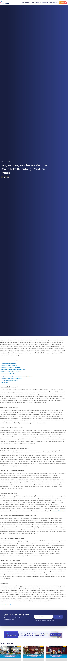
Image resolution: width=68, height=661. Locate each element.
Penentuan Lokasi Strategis (9, 365)
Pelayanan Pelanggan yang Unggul (11, 378)
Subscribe (58, 616)
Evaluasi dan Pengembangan (9, 380)
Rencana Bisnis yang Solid (8, 363)
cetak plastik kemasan (58, 511)
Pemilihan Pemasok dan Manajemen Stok (13, 369)
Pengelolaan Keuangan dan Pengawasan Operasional (16, 376)
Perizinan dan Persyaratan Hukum (11, 367)
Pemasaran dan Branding (8, 374)
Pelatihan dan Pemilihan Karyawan (11, 371)
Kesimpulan (4, 382)
